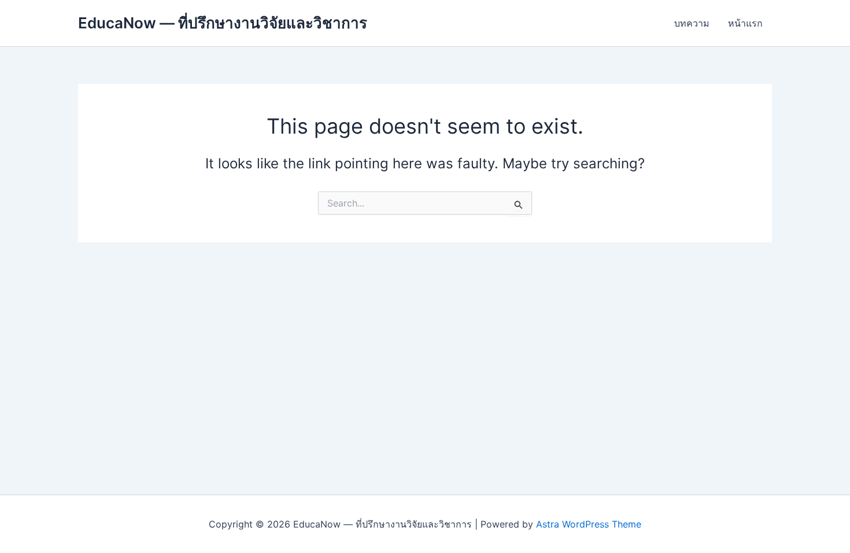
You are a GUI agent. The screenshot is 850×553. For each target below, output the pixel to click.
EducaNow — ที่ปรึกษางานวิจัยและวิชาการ (222, 23)
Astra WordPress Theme (588, 524)
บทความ (691, 23)
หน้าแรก (745, 23)
